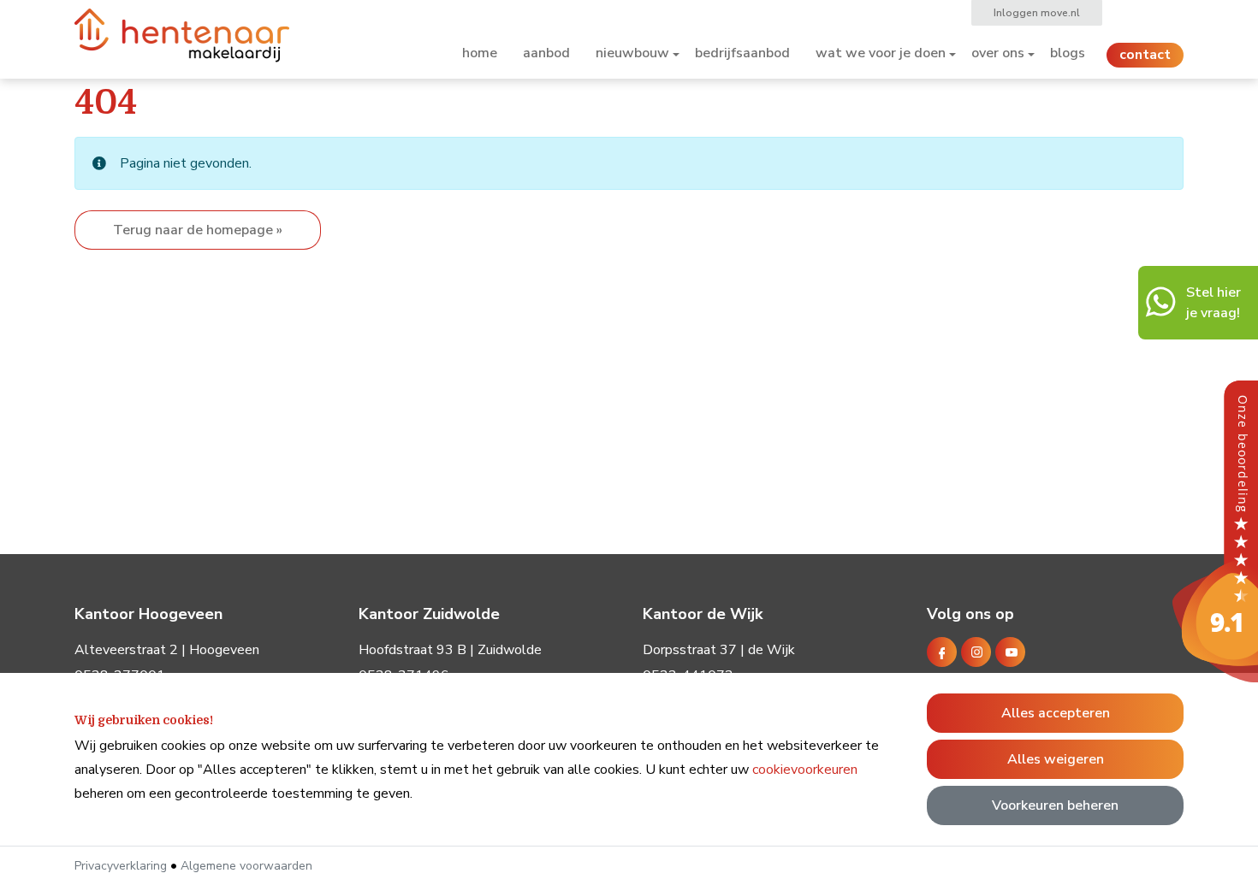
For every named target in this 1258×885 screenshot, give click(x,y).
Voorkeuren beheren (1055, 805)
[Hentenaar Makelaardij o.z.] (1215, 530)
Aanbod (546, 53)
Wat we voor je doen (881, 53)
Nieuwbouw (632, 53)
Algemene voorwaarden (246, 866)
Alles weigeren (1055, 759)
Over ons (997, 53)
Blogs (1067, 53)
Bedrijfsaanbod (742, 53)
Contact (1145, 54)
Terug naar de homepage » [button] (197, 230)
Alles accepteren (1055, 713)
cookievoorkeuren (804, 769)
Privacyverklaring (120, 866)
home (479, 53)
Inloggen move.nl (1037, 13)
